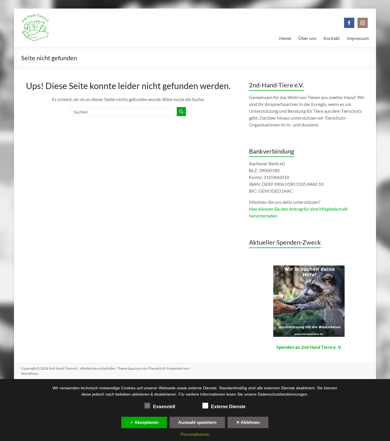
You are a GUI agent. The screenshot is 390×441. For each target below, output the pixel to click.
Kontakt (331, 38)
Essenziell (164, 406)
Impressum (358, 38)
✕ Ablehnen (248, 422)
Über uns (307, 38)
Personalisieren (194, 434)
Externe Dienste (228, 406)
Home (285, 38)
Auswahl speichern (197, 422)
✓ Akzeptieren (144, 422)
